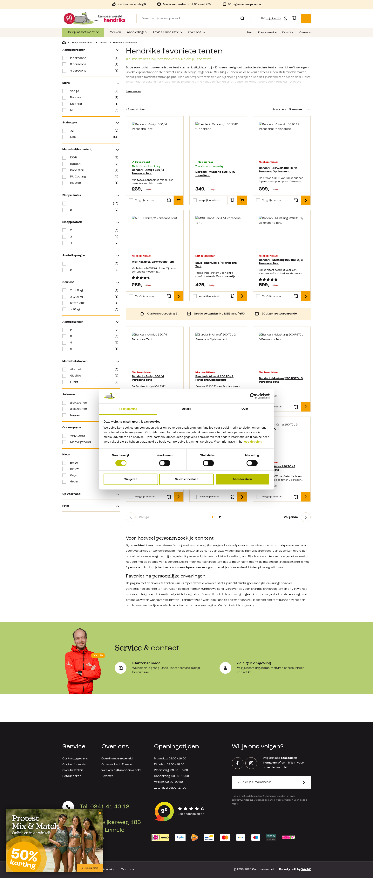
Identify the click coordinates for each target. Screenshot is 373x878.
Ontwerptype (71, 427)
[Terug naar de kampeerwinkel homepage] (64, 43)
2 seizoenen (94, 402)
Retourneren (71, 776)
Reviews (107, 776)
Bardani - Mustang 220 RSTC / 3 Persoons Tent (281, 262)
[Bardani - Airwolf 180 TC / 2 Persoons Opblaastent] (282, 139)
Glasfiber (94, 375)
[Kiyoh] (179, 811)
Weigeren (130, 479)
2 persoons (94, 58)
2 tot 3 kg (94, 290)
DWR (94, 157)
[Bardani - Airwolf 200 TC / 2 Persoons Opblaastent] (218, 350)
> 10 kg (94, 309)
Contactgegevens (75, 758)
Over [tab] (244, 409)
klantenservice (179, 668)
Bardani (94, 97)
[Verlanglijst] (294, 18)
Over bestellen (72, 770)
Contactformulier (74, 764)
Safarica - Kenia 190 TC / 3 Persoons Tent (277, 468)
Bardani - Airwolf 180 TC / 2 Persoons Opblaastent (278, 170)
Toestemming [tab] (128, 409)
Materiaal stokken (74, 361)
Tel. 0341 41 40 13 (104, 807)
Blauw (94, 469)
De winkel (108, 869)
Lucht (94, 382)
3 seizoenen (94, 409)
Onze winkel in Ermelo (116, 764)
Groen (94, 481)
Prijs (65, 506)
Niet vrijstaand (94, 442)
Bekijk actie (91, 868)
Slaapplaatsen (72, 222)
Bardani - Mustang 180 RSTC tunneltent (215, 174)
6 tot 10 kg (94, 303)
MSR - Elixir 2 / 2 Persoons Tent (153, 261)
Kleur (66, 454)
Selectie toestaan (186, 479)
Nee (94, 137)
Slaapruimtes (71, 195)
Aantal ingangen (73, 255)
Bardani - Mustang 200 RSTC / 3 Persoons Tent (281, 380)
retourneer (296, 668)
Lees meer (133, 91)
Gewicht (68, 282)
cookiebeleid (253, 441)
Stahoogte (69, 122)
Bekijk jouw (92, 837)
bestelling (253, 668)
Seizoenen (69, 394)
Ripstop (94, 183)
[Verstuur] (306, 782)
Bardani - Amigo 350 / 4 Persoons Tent (148, 172)
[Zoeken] (241, 18)
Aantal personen (73, 50)
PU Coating (94, 176)
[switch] (164, 463)
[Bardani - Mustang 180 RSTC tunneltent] (218, 139)
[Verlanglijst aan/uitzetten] (169, 200)
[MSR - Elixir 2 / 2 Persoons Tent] (155, 233)
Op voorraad (71, 494)
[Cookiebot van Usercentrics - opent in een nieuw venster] (253, 396)
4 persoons (94, 70)
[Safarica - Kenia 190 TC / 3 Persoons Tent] (282, 440)
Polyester (94, 170)
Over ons (127, 869)
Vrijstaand (94, 435)
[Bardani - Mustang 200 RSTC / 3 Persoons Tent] (282, 350)
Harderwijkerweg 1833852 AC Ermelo (110, 826)
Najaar (94, 415)
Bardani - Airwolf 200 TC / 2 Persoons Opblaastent (214, 378)
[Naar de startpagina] (94, 18)
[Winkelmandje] (306, 18)
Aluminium (94, 369)
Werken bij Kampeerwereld (120, 770)
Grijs (94, 475)
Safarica (94, 104)
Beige (94, 462)
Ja (94, 130)
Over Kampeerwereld (116, 758)
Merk (66, 83)
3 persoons (94, 64)
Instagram (270, 762)
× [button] (99, 813)
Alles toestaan (242, 479)
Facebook (286, 758)
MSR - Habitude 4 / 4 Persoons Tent (216, 265)
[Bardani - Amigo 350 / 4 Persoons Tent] (155, 139)
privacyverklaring (242, 800)
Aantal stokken (72, 322)
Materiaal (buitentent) (77, 149)
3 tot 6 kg (94, 296)
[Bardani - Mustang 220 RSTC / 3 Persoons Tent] (282, 233)
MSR (94, 110)
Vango (94, 91)
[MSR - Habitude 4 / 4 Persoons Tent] (218, 233)
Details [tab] (186, 409)
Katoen (94, 164)
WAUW (306, 869)
